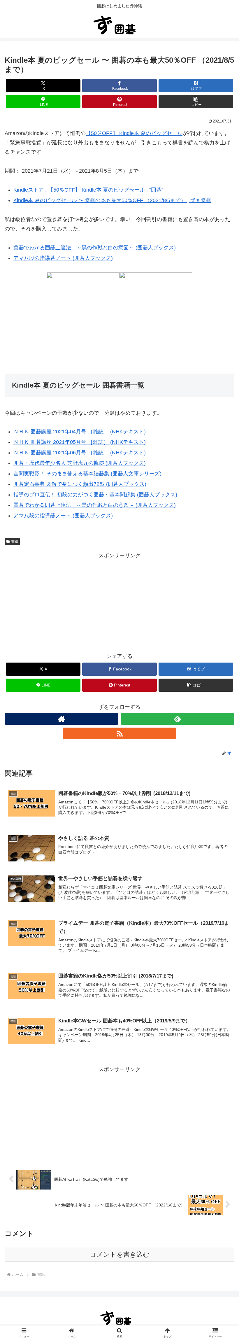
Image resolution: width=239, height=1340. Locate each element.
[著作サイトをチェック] (61, 719)
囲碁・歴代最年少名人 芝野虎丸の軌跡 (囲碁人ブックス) (79, 463)
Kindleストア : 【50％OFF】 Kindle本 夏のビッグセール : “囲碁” (88, 190)
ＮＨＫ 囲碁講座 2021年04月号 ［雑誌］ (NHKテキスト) (79, 432)
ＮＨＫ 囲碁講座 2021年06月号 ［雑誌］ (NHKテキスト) (79, 453)
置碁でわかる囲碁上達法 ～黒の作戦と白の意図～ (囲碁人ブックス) (94, 248)
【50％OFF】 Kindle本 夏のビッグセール (134, 133)
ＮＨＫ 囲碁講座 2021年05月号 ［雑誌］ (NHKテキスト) (79, 442)
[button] (196, 101)
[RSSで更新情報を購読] (119, 733)
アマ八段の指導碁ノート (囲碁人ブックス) (63, 258)
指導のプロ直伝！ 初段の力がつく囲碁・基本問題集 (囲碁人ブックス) (95, 495)
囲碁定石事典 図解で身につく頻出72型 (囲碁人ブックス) (79, 484)
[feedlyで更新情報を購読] (177, 719)
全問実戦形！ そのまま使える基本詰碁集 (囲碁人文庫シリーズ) (87, 474)
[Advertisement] (119, 601)
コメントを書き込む (120, 1254)
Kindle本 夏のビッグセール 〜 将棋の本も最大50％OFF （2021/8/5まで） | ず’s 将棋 (112, 200)
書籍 (14, 541)
